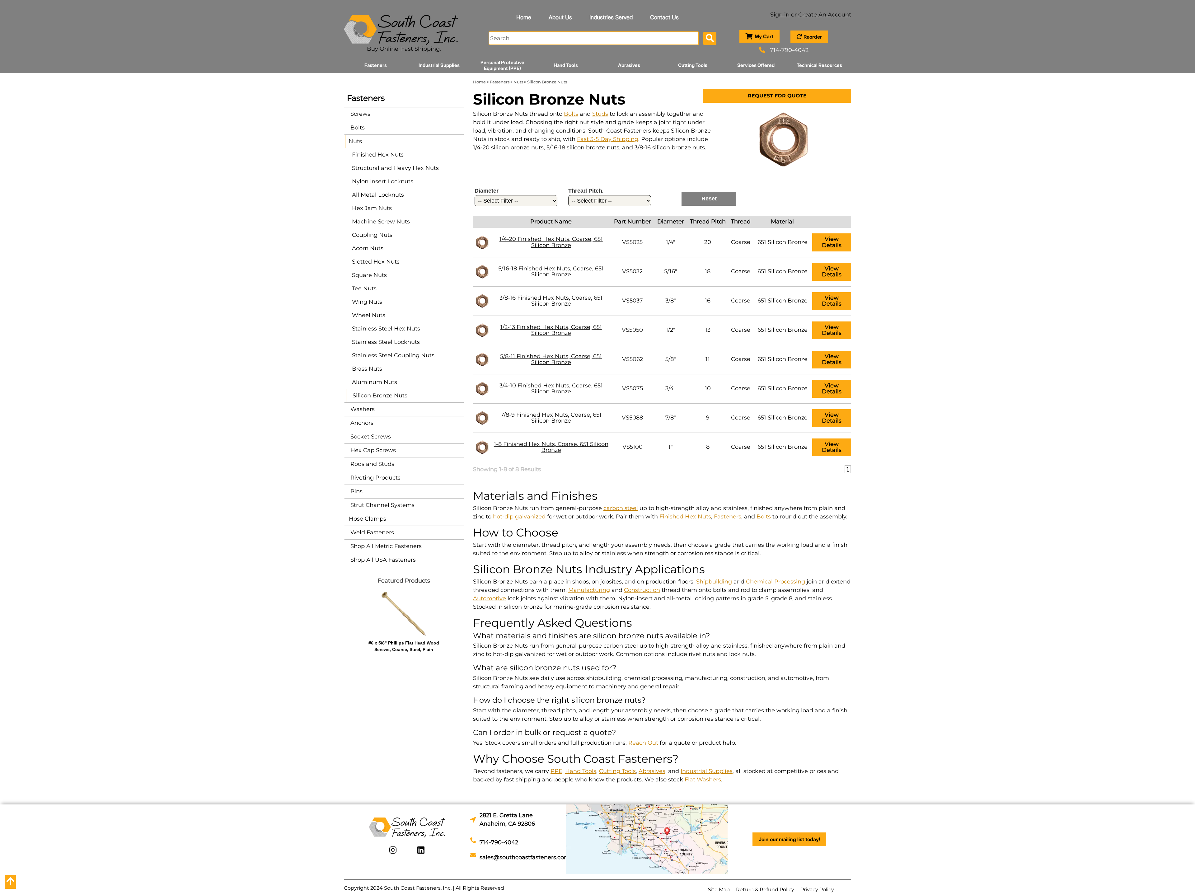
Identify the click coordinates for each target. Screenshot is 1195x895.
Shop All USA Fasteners (382, 559)
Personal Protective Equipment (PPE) (502, 65)
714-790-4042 (789, 50)
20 (707, 242)
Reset (709, 198)
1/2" (670, 329)
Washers (362, 409)
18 (707, 271)
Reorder (813, 37)
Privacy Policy (817, 890)
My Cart (764, 36)
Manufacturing (589, 590)
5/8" (670, 359)
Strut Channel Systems (382, 505)
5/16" (670, 271)
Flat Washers (703, 779)
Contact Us (664, 17)
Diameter (670, 221)
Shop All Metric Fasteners (385, 546)
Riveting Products (375, 477)
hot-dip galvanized (519, 516)
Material (782, 221)
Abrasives (629, 65)
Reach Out (643, 742)
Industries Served (611, 17)
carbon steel (620, 508)
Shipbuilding (714, 581)
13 (707, 329)
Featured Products (404, 580)
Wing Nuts (367, 301)
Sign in (780, 14)
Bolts (357, 127)
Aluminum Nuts (374, 382)
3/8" (670, 300)
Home (523, 17)
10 (708, 388)
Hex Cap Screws (372, 450)
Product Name (551, 221)
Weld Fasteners (371, 532)
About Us (560, 17)
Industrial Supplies (439, 65)
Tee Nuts (364, 288)
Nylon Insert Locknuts (382, 181)
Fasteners (375, 65)
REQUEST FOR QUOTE (777, 96)
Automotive (489, 598)
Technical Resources (819, 65)
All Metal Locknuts (378, 194)
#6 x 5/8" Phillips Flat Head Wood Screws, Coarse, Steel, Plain (403, 646)
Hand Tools (566, 65)
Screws (359, 113)
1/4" (670, 242)
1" (670, 446)
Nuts (355, 141)
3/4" (670, 388)
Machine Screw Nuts (381, 221)
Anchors (361, 422)
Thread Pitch (708, 221)
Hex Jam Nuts (372, 208)
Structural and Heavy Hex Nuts (395, 168)
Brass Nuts (367, 368)
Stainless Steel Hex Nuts (386, 328)
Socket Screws (370, 436)
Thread (741, 221)
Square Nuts (369, 275)
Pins (356, 491)
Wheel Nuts (368, 315)
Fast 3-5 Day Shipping (607, 139)
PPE (556, 771)
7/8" (670, 417)
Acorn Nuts (367, 248)
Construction (642, 590)
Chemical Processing (775, 581)
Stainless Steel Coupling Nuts (393, 355)
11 (707, 359)
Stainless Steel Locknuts (386, 342)
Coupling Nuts (372, 235)
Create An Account (824, 14)
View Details (831, 242)
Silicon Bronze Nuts (380, 395)
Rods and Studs (371, 464)
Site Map (719, 890)
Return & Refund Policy (765, 890)
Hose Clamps (367, 518)
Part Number (632, 221)
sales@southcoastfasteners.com (525, 857)
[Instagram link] (392, 850)
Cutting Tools (692, 65)
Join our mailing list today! (789, 839)
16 (707, 300)
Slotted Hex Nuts (376, 261)
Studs (600, 113)
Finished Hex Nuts (378, 154)
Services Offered (756, 65)
